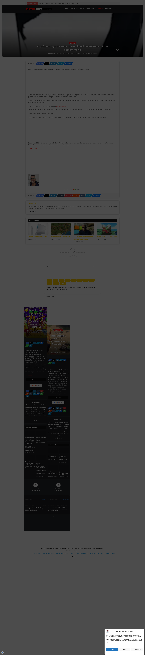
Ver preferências (137, 649)
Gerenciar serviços (110, 645)
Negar (124, 649)
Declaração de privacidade (124, 652)
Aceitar (112, 649)
